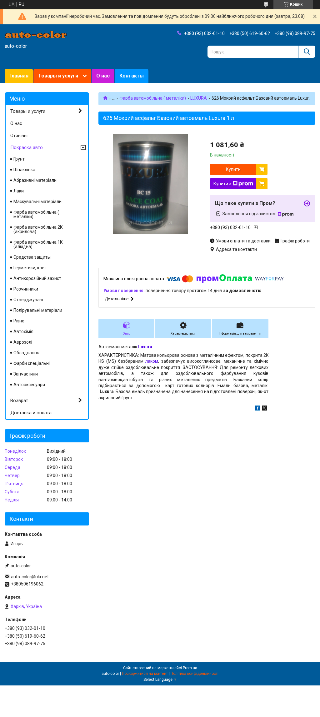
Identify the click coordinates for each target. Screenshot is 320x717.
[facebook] (257, 408)
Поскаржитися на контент (145, 673)
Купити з (222, 183)
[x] (264, 408)
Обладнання (26, 352)
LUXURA (198, 98)
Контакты (131, 76)
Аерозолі (22, 342)
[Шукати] (306, 52)
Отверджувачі (28, 299)
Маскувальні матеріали (37, 201)
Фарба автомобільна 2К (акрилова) (38, 229)
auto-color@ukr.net (30, 576)
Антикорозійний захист (37, 278)
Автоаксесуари (29, 384)
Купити (233, 169)
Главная (18, 76)
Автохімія (23, 331)
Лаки (18, 190)
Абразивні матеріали (35, 180)
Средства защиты (32, 257)
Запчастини (25, 373)
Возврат (19, 400)
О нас (103, 76)
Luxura (145, 346)
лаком (151, 361)
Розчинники (25, 288)
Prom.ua (190, 668)
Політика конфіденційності (194, 673)
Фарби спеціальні (31, 363)
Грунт (19, 159)
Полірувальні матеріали (37, 310)
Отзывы (19, 135)
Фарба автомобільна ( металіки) (152, 98)
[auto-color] (36, 34)
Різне (18, 320)
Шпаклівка (24, 169)
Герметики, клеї (29, 267)
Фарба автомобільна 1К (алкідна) (38, 244)
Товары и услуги (58, 76)
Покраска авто (26, 147)
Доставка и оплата (31, 413)
